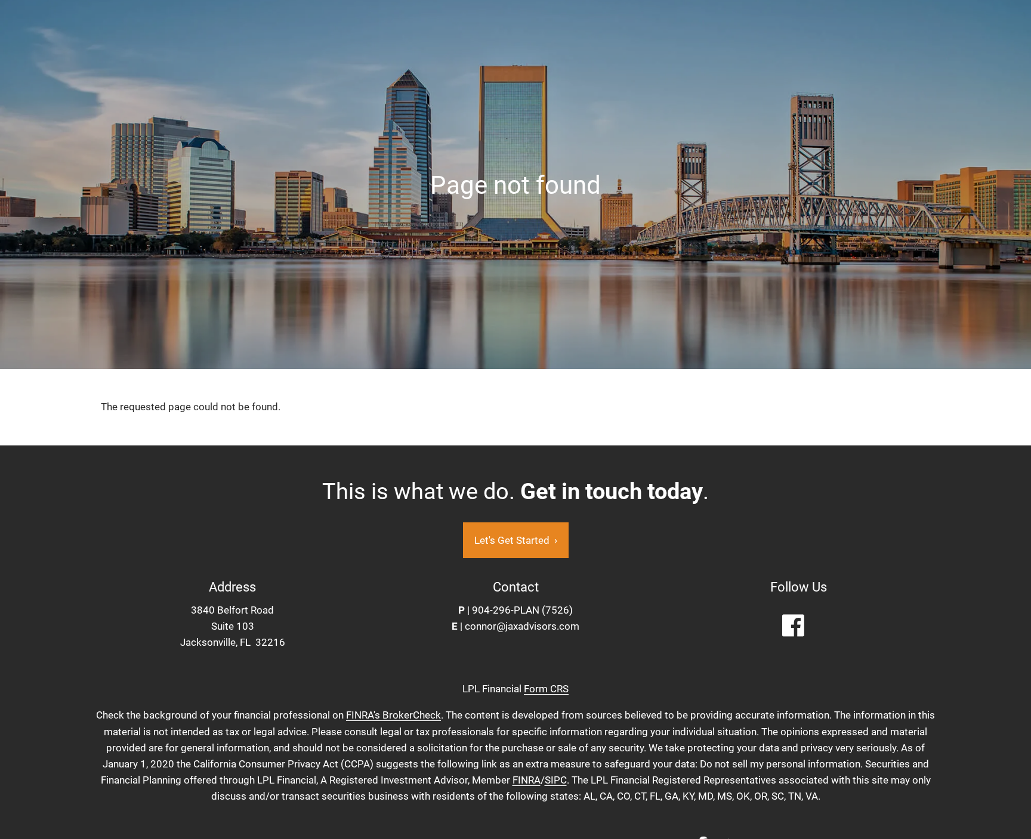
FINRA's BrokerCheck (393, 715)
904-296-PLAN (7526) (522, 610)
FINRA (527, 780)
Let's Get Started (515, 540)
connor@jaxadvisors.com (522, 626)
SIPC (556, 780)
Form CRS (546, 689)
